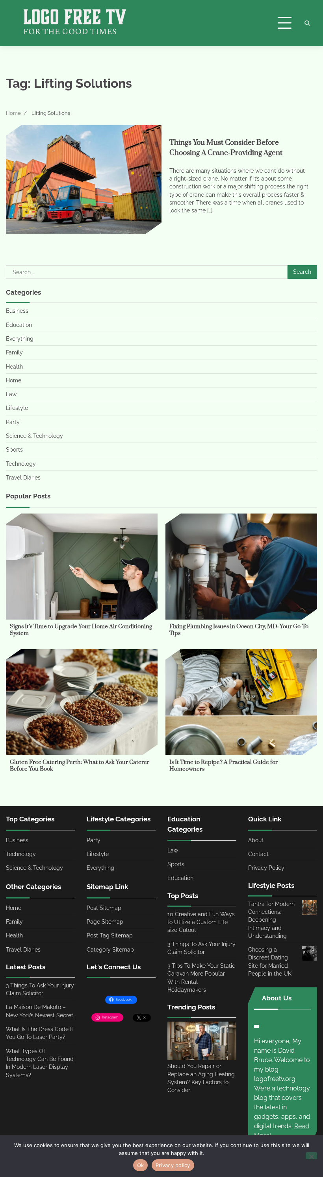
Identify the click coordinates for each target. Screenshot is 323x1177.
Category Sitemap (110, 949)
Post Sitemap (104, 908)
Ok (140, 1165)
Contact (258, 854)
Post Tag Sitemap (110, 935)
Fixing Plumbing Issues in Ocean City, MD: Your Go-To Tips (238, 630)
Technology (21, 464)
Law (11, 394)
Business (17, 311)
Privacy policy (173, 1165)
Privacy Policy (266, 868)
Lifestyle (17, 408)
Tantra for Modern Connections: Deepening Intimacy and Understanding (271, 920)
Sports (14, 449)
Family (14, 352)
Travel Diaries (23, 477)
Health (14, 366)
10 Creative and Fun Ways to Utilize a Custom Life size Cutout (201, 922)
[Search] (307, 23)
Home (13, 380)
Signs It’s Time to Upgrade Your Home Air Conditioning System (81, 630)
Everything (19, 339)
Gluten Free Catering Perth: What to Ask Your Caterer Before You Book (79, 766)
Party (13, 422)
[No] (311, 1155)
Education (19, 325)
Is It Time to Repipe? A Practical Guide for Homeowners (223, 766)
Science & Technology (34, 436)
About (256, 840)
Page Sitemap (105, 922)
